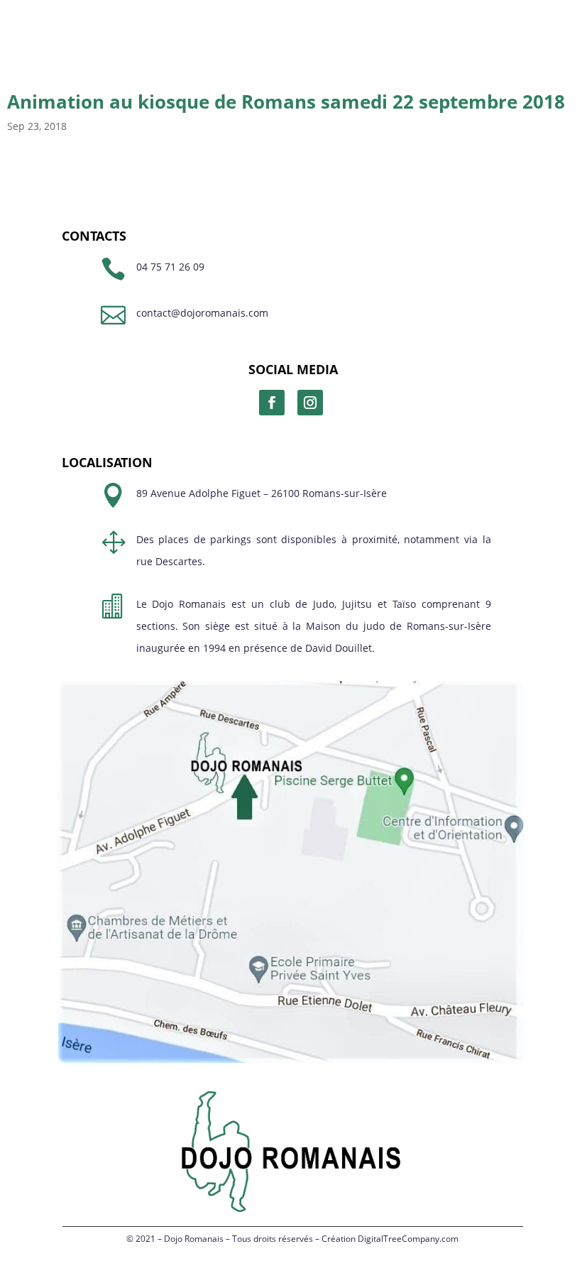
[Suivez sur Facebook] (272, 402)
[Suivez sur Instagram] (310, 402)
